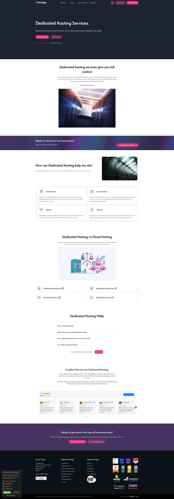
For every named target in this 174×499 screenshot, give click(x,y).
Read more (12, 478)
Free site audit (132, 3)
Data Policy (90, 471)
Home (37, 43)
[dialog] (11, 484)
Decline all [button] (16, 492)
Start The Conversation (77, 442)
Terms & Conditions (91, 474)
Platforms (63, 3)
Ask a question (99, 352)
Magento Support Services (67, 471)
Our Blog (63, 482)
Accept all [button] (6, 492)
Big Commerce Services (67, 474)
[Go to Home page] (41, 2)
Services (72, 3)
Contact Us (120, 3)
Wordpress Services (66, 479)
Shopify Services (65, 476)
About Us (93, 3)
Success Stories (82, 3)
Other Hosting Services (87, 85)
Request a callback (128, 145)
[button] (12, 495)
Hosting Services (45, 43)
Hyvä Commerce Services (67, 468)
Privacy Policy (90, 468)
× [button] (20, 471)
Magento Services (65, 466)
